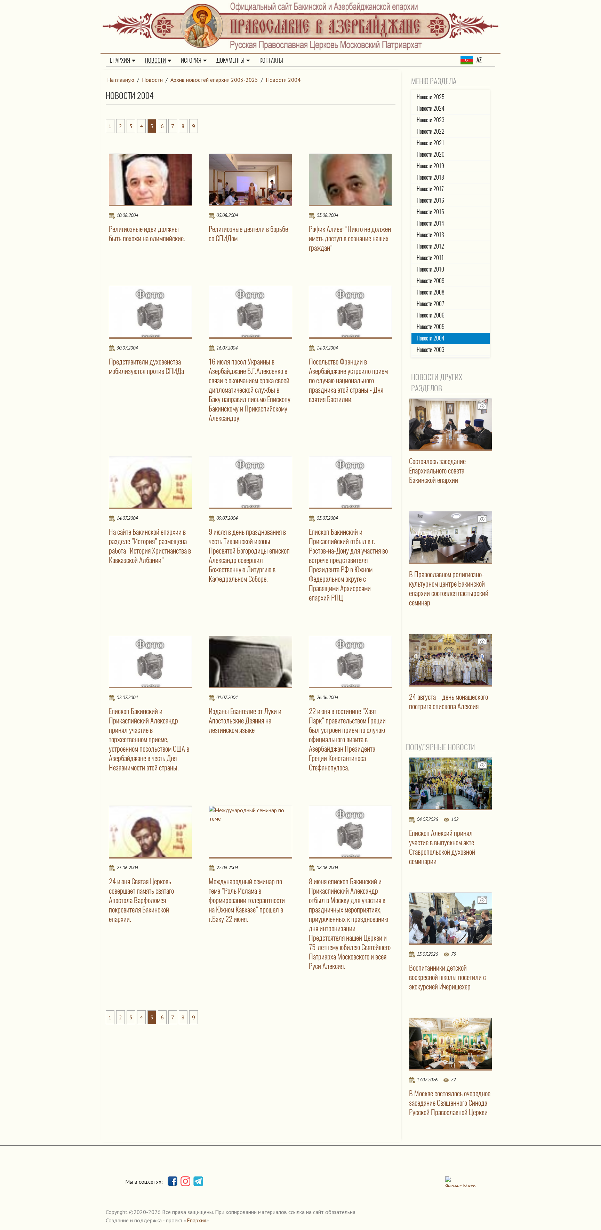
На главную (120, 79)
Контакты (271, 60)
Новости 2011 (430, 257)
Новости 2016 (430, 200)
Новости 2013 (430, 234)
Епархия (120, 60)
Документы (230, 60)
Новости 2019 (430, 166)
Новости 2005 (430, 326)
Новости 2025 (430, 97)
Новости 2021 (430, 143)
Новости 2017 (430, 189)
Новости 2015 (430, 212)
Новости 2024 (430, 108)
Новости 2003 (430, 349)
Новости (155, 60)
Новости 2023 (430, 120)
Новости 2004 (283, 79)
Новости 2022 (430, 131)
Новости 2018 (430, 177)
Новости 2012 (430, 246)
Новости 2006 (430, 315)
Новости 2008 (430, 292)
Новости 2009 (430, 280)
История (191, 60)
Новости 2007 (430, 303)
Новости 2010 (430, 269)
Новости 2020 (430, 154)
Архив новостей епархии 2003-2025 (214, 79)
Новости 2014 (430, 223)
